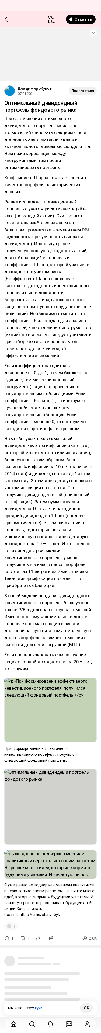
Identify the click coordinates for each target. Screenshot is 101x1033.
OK (86, 1008)
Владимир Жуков (35, 88)
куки (38, 1008)
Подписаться (82, 91)
